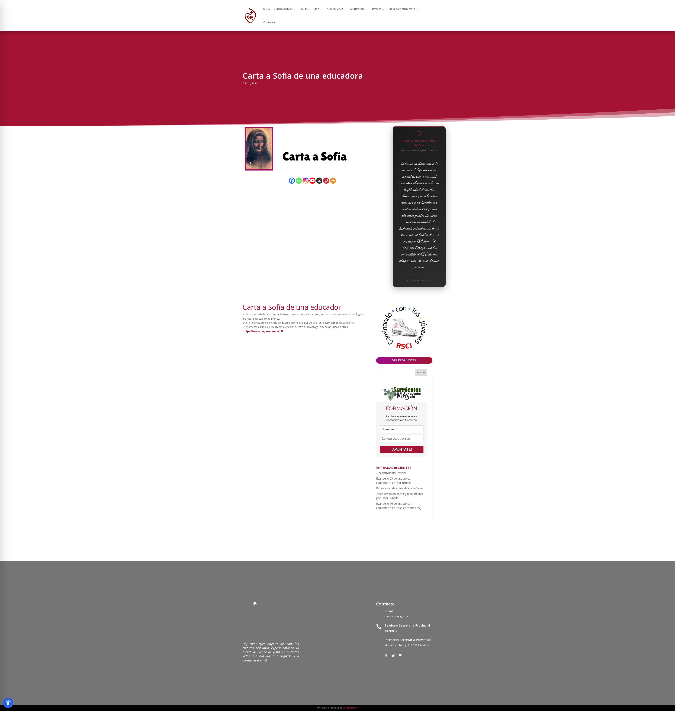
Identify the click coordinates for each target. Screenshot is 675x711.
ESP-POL (305, 9)
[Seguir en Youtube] (400, 655)
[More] (333, 181)
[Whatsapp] (299, 181)
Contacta (269, 22)
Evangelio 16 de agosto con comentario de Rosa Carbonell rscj (398, 506)
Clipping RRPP (350, 707)
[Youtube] (312, 181)
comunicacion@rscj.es (397, 616)
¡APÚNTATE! (401, 449)
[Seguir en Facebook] (379, 655)
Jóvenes (376, 9)
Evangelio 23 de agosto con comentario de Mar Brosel (394, 481)
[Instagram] (306, 181)
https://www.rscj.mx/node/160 (263, 331)
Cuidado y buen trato (402, 9)
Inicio (266, 9)
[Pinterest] (326, 181)
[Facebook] (292, 181)
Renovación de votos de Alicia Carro (399, 488)
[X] (319, 181)
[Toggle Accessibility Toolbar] (8, 702)
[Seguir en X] (386, 655)
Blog (316, 9)
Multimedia (357, 9)
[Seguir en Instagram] (393, 655)
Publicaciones (334, 9)
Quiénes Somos (283, 9)
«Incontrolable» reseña (391, 473)
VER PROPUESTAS (404, 360)
